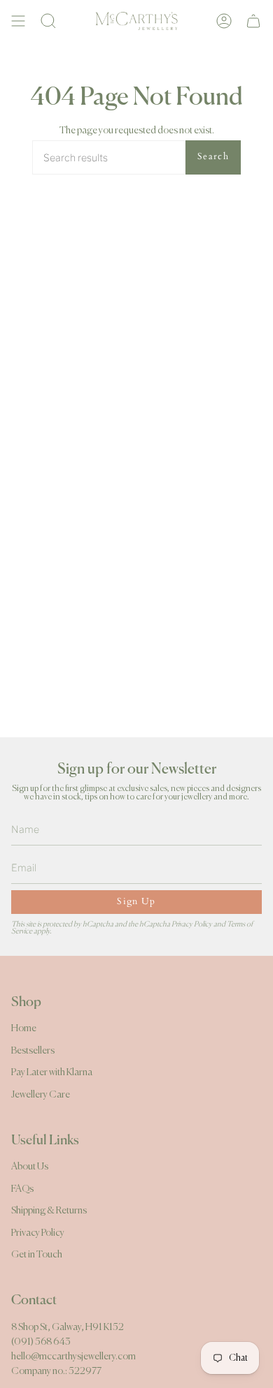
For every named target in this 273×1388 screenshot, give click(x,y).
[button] (48, 21)
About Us (29, 1167)
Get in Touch (36, 1255)
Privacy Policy (192, 923)
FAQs (22, 1189)
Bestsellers (33, 1051)
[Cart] (253, 21)
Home (23, 1028)
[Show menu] (18, 21)
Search (213, 156)
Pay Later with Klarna (51, 1072)
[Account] (224, 21)
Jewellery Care (40, 1095)
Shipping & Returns (49, 1211)
